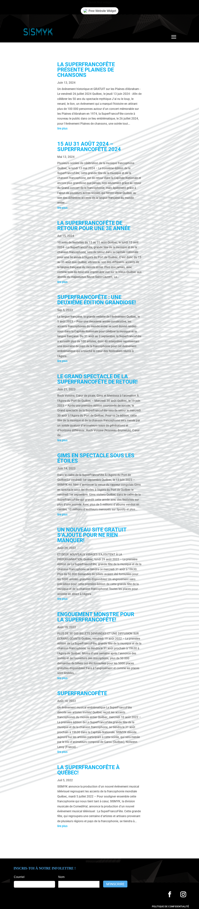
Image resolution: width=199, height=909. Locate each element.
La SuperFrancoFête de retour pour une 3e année (93, 225)
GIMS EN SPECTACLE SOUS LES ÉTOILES (95, 458)
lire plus (62, 128)
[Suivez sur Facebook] (169, 894)
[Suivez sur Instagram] (183, 894)
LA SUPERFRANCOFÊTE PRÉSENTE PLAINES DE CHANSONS (86, 69)
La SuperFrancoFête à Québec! (88, 770)
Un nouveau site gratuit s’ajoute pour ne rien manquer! (91, 535)
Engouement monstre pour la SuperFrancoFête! (95, 617)
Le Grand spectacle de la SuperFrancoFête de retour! (98, 379)
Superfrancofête (82, 693)
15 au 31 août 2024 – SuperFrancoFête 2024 (89, 146)
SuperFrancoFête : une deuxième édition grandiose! (96, 300)
